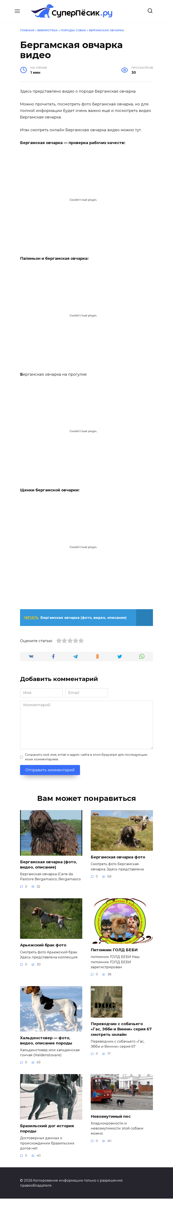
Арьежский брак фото (43, 945)
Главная (27, 30)
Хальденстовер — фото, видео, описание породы (46, 1040)
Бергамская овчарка (106, 30)
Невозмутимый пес (111, 1116)
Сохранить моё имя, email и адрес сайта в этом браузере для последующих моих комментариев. (86, 757)
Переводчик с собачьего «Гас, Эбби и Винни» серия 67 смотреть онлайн (121, 1029)
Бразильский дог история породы (47, 1128)
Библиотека (47, 30)
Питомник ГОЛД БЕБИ (114, 950)
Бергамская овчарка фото (118, 857)
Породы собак (73, 30)
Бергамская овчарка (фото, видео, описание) (48, 865)
